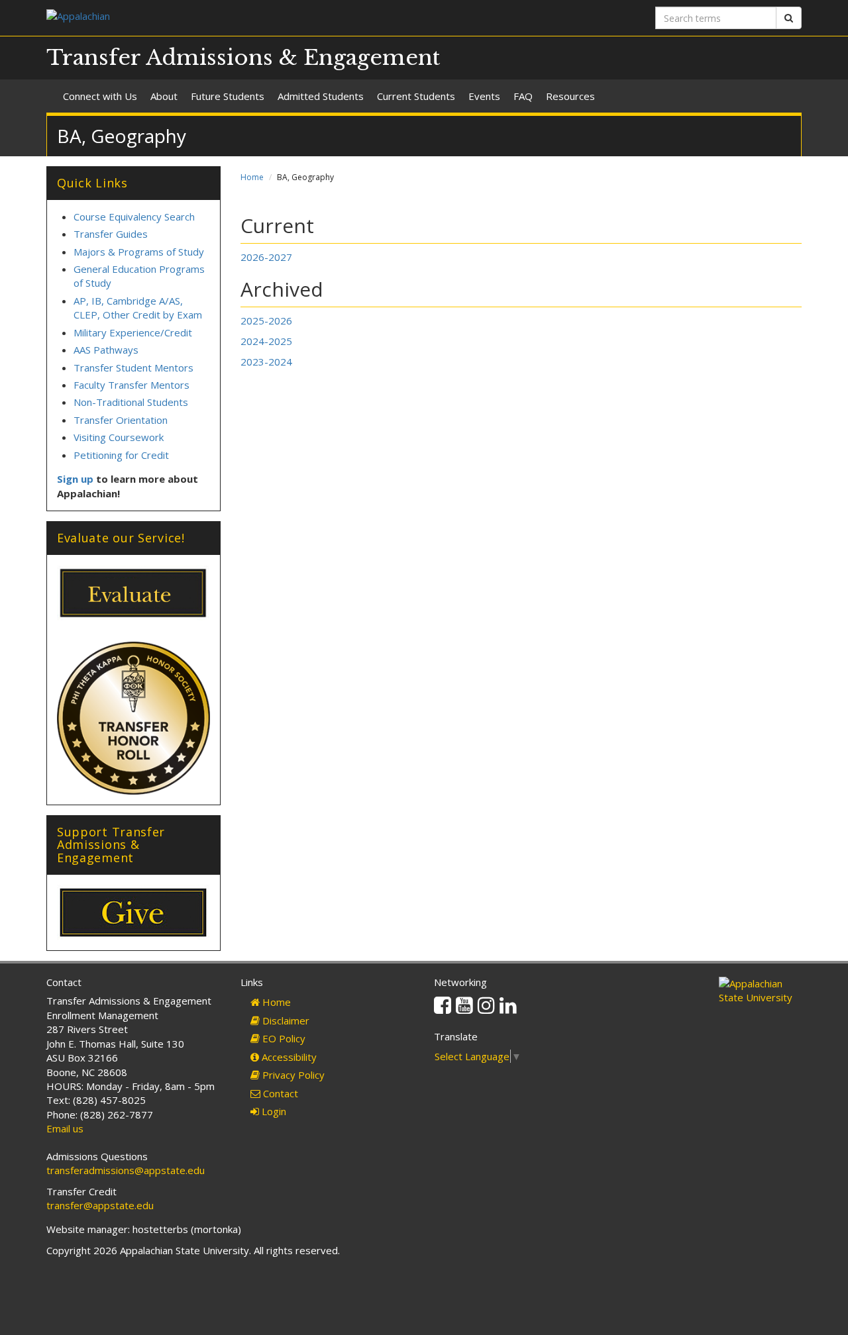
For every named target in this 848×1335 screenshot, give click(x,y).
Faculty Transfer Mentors (131, 384)
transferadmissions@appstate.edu (125, 1170)
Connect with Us (100, 96)
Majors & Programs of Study (139, 251)
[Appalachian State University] (230, 17)
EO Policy (282, 1038)
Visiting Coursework (119, 437)
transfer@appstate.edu (100, 1205)
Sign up (75, 478)
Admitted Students (321, 96)
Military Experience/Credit (133, 332)
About (164, 96)
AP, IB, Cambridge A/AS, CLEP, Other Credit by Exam (138, 307)
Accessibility (288, 1056)
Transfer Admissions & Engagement (243, 57)
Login (272, 1111)
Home (252, 177)
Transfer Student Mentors (133, 367)
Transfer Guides (111, 233)
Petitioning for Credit (121, 455)
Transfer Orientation (121, 419)
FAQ (523, 96)
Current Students (416, 96)
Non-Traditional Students (131, 402)
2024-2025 (266, 341)
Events (484, 96)
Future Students (227, 96)
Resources (570, 96)
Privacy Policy (292, 1074)
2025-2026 (266, 320)
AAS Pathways (107, 349)
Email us (64, 1128)
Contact (279, 1093)
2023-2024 (266, 361)
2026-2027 (266, 257)
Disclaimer (284, 1020)
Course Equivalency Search (134, 216)
